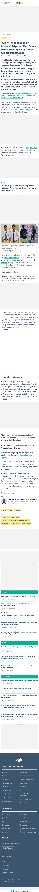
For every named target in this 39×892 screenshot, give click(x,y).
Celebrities (4, 627)
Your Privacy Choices (21, 891)
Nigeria (4, 464)
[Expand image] (37, 224)
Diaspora (18, 510)
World (3, 700)
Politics (3, 608)
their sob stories (11, 257)
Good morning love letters (10, 517)
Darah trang (26, 523)
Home (3, 34)
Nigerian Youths (7, 510)
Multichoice (6, 523)
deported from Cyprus (23, 109)
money (4, 262)
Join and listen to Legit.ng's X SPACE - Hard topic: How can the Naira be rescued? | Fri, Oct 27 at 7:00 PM (18, 95)
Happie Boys (31, 147)
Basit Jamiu (19, 55)
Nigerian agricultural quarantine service (15, 520)
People (9, 34)
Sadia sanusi (16, 523)
